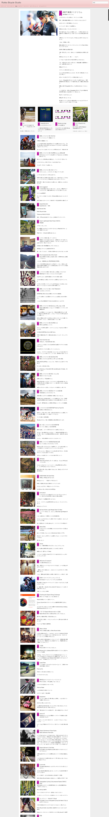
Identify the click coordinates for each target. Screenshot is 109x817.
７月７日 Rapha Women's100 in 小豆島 (50, 612)
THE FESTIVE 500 (45, 340)
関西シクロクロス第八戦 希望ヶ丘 (49, 323)
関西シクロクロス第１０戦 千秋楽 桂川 (50, 289)
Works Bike (43, 527)
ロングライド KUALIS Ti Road (48, 798)
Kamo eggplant (44, 187)
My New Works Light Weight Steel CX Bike (51, 510)
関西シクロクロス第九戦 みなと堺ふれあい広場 (52, 306)
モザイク (20, 6)
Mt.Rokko (42, 459)
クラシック (3, 6)
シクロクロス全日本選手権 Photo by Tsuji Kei (52, 408)
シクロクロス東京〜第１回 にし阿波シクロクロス (53, 272)
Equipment (42, 696)
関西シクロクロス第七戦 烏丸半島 (49, 357)
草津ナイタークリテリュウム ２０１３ (50, 578)
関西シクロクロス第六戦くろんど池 (49, 374)
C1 (23, 123)
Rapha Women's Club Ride (47, 747)
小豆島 (41, 645)
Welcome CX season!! (45, 561)
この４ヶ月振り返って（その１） (48, 238)
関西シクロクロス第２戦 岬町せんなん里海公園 (52, 153)
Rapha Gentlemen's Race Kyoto (48, 730)
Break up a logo (62, 123)
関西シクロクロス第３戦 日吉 (47, 136)
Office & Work (43, 628)
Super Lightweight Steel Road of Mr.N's (50, 221)
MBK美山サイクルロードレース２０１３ (50, 679)
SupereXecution (44, 204)
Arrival (41, 544)
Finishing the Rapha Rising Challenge (50, 595)
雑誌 (16, 6)
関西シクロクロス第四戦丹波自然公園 (50, 442)
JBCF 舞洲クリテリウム (72, 12)
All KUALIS (43, 493)
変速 (41, 815)
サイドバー (26, 6)
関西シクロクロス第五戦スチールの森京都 (51, 391)
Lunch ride (42, 764)
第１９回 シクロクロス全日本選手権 (49, 425)
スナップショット (34, 6)
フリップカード (10, 6)
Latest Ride (43, 662)
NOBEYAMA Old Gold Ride (47, 476)
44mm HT (42, 713)
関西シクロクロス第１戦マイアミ (48, 170)
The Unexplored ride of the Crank (48, 255)
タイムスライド (42, 6)
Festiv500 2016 (44, 123)
